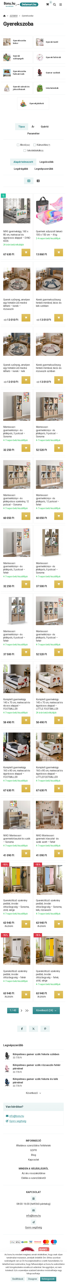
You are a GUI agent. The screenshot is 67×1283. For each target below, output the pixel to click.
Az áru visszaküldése (33, 1173)
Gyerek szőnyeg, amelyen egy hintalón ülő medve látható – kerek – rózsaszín (16, 304)
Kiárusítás (43, 144)
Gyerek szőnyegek (18, 57)
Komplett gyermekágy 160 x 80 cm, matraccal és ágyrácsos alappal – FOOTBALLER (16, 772)
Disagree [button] (32, 1279)
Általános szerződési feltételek (33, 1145)
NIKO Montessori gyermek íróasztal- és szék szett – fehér (47, 838)
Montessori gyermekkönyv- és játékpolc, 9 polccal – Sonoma (47, 431)
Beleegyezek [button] (48, 1279)
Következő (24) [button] (44, 1010)
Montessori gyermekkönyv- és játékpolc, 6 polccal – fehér (14, 636)
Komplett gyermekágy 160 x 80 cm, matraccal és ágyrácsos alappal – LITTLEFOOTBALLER (49, 772)
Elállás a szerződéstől (33, 1178)
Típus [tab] (21, 126)
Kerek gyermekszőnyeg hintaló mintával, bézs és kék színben (49, 302)
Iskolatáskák (52, 88)
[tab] (29, 181)
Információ (33, 1140)
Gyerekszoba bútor (19, 41)
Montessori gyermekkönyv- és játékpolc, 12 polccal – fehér (47, 500)
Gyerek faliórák (53, 57)
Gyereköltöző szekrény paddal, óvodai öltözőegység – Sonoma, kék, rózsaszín (49, 905)
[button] (26, 252)
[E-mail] (33, 1210)
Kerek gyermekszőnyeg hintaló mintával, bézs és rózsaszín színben (49, 368)
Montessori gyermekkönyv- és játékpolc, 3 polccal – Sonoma (14, 431)
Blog (33, 1154)
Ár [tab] (33, 126)
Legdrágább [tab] (21, 168)
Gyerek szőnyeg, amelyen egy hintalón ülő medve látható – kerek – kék (16, 368)
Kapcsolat (33, 1159)
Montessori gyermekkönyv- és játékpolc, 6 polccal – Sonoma (47, 568)
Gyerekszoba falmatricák (19, 72)
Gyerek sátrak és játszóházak (21, 87)
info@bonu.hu (16, 1116)
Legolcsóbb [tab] (46, 161)
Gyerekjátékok (36, 103)
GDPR (33, 1150)
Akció (25, 144)
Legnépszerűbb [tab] (44, 168)
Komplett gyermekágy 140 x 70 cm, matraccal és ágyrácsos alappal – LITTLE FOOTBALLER (49, 704)
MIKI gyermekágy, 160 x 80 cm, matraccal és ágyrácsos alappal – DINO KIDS (16, 236)
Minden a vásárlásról (33, 1168)
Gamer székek (53, 73)
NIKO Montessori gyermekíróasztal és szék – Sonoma (16, 838)
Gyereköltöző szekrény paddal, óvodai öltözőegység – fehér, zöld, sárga (48, 976)
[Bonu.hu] (20, 4)
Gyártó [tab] (45, 126)
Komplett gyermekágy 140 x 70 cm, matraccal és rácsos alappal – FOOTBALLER (16, 704)
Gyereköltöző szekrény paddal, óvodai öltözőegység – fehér (15, 974)
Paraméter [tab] (33, 133)
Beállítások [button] (17, 1279)
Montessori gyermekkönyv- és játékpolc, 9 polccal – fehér (47, 636)
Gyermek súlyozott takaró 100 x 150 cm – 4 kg (49, 233)
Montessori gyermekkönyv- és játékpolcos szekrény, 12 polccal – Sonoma (16, 500)
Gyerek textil (52, 42)
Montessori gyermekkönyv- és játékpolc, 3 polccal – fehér (14, 568)
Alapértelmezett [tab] (23, 161)
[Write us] (33, 1222)
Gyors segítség (17, 1121)
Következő (32, 1093)
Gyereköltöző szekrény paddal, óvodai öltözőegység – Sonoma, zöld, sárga (16, 905)
